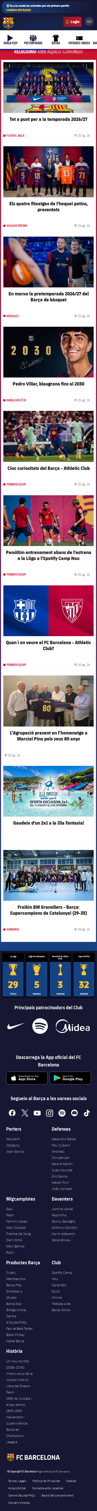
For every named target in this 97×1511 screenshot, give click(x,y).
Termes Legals (17, 1481)
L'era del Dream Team (18, 1389)
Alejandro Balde (64, 1139)
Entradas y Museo (14, 1294)
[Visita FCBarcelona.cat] (8, 23)
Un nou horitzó (17, 1361)
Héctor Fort (60, 1182)
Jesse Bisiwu (61, 1240)
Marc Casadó (16, 1227)
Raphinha (59, 1215)
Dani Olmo (14, 1240)
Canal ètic (59, 1285)
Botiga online (16, 1310)
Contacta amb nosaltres (47, 1488)
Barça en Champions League (15, 1435)
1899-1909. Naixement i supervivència (16, 1417)
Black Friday (15, 1335)
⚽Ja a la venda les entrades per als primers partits (37, 8)
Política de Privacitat (46, 1481)
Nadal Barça (15, 1341)
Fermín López (16, 1221)
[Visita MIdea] (72, 1026)
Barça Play (14, 1285)
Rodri (10, 1252)
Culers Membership (16, 1275)
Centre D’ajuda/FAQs (21, 1495)
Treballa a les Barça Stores (61, 1307)
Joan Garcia (15, 1151)
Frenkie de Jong (18, 1234)
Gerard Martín (62, 1164)
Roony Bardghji (63, 1221)
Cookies (71, 1481)
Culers (72, 22)
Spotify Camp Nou (62, 1275)
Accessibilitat (17, 1488)
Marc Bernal (15, 1246)
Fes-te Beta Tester (19, 1328)
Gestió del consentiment (57, 1495)
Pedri (10, 1215)
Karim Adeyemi (63, 1234)
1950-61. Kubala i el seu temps (19, 1401)
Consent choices (19, 1502)
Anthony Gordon (64, 1227)
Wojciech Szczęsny (13, 1142)
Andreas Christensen (61, 1154)
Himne (57, 1297)
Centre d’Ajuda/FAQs (16, 1319)
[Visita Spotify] (40, 1026)
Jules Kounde (62, 1170)
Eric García (59, 1176)
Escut (56, 1291)
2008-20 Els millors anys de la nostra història (19, 1373)
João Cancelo (62, 1189)
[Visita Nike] (16, 1026)
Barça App (14, 1304)
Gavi (9, 1209)
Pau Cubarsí (61, 1145)
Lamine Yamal (62, 1209)
